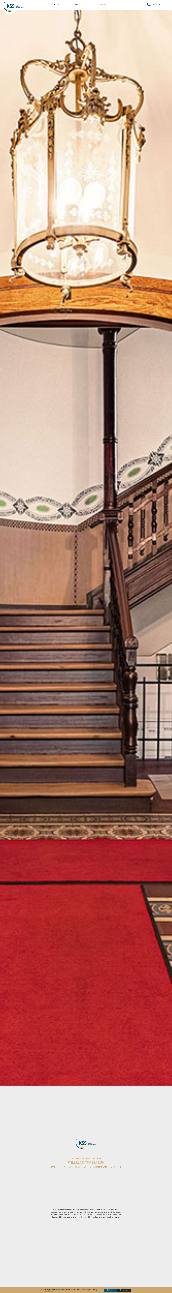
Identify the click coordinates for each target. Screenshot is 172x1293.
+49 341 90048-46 (157, 5)
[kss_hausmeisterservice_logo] (14, 5)
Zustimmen (110, 1290)
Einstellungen (49, 1291)
